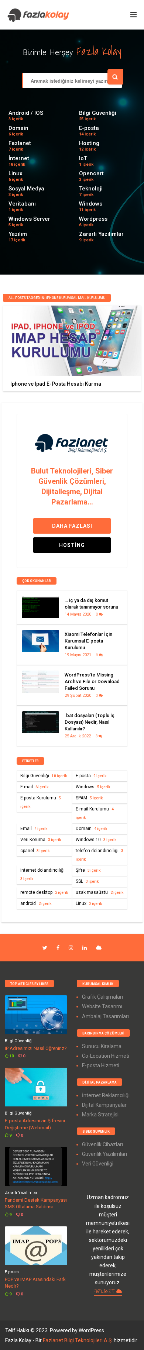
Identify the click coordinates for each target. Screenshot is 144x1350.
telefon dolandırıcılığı (99, 854)
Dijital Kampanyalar (104, 1105)
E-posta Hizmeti (100, 1065)
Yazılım (17, 234)
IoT (83, 158)
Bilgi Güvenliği (97, 113)
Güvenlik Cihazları (102, 1144)
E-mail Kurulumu (95, 813)
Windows (90, 203)
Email (33, 828)
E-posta (89, 128)
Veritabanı (22, 203)
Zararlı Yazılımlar (101, 234)
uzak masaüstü (99, 892)
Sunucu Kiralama (101, 1046)
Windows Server (29, 219)
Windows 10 (96, 839)
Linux (15, 173)
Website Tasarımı (102, 1006)
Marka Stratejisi (100, 1114)
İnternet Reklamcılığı (106, 1095)
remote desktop (44, 892)
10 (11, 1056)
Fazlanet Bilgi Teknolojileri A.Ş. (78, 1340)
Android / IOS (25, 113)
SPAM (89, 797)
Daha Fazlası (72, 526)
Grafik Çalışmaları (102, 997)
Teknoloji (91, 188)
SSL (87, 881)
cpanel (34, 850)
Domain (18, 128)
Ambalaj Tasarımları (105, 1016)
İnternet (18, 158)
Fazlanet (19, 143)
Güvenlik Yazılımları (104, 1154)
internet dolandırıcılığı (42, 874)
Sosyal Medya (26, 188)
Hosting (89, 143)
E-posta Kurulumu (40, 802)
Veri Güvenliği (97, 1164)
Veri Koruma (40, 839)
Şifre (88, 870)
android (35, 903)
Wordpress (93, 219)
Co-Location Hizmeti (105, 1056)
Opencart (91, 173)
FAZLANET (105, 1291)
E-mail (34, 786)
